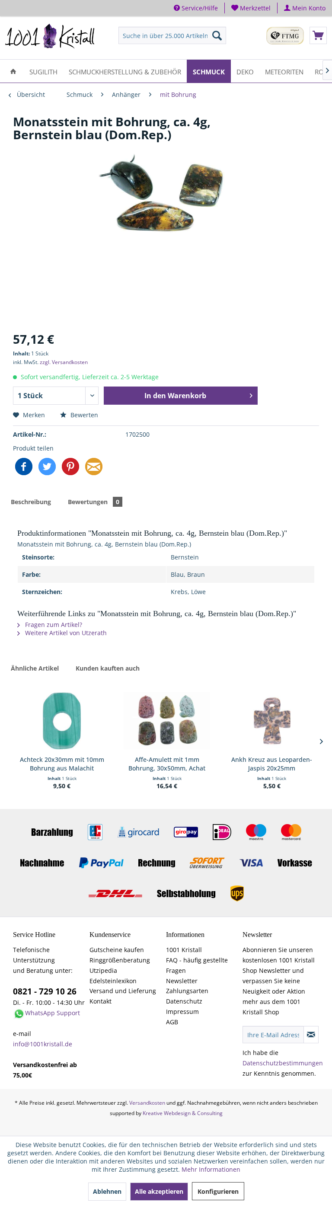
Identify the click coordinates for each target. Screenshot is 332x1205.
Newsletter (182, 981)
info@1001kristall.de (42, 1044)
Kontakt (100, 1001)
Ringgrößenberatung (119, 960)
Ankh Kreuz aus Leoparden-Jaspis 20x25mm (271, 763)
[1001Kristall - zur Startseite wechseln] (50, 37)
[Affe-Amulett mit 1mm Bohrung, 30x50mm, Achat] (167, 720)
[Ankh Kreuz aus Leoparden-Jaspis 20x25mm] (272, 720)
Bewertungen (93, 502)
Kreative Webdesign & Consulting (183, 1113)
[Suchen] (217, 35)
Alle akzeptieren (159, 1191)
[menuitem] (251, 8)
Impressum (182, 1011)
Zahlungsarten (187, 991)
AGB (172, 1022)
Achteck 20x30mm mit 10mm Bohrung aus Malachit (62, 763)
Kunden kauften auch (108, 668)
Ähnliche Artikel (35, 668)
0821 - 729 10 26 (45, 991)
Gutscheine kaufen (116, 950)
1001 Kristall (184, 950)
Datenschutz (184, 1001)
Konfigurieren (218, 1191)
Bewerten (83, 415)
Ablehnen (107, 1191)
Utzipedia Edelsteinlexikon (113, 975)
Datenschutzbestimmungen (283, 1063)
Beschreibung (31, 502)
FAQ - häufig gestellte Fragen (197, 965)
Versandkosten (147, 1102)
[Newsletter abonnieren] (311, 1034)
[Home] (13, 71)
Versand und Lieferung (122, 991)
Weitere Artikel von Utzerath (65, 633)
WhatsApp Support (52, 1013)
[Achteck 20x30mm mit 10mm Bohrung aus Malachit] (62, 720)
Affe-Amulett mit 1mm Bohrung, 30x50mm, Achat (166, 763)
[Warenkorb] (318, 35)
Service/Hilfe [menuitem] (199, 8)
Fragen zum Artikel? (52, 624)
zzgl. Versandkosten (64, 362)
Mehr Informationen (211, 1169)
